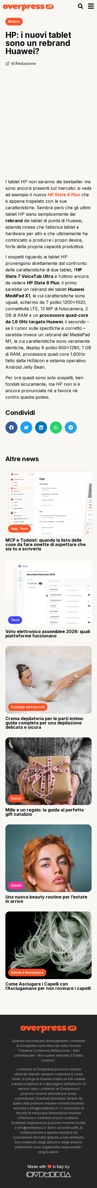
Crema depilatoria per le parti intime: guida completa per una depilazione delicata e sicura (44, 723)
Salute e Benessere (27, 972)
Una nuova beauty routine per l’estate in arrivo (46, 899)
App (14, 529)
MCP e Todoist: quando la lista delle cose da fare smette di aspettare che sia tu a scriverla (45, 544)
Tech (23, 529)
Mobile (14, 21)
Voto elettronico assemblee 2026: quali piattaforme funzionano (47, 633)
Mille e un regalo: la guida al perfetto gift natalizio (44, 812)
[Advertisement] (48, 120)
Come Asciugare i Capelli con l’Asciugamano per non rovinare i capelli (48, 986)
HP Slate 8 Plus (64, 194)
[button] (80, 6)
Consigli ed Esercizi (28, 707)
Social (16, 798)
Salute (16, 885)
